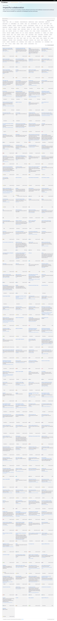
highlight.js (4, 565)
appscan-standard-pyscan (7, 274)
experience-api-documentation (20, 123)
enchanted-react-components (33, 511)
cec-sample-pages (44, 554)
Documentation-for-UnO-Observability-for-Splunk (7, 404)
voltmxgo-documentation (33, 360)
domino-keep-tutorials (6, 220)
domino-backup (44, 209)
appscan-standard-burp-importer (47, 382)
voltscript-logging (44, 533)
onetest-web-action (6, 306)
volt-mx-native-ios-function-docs (8, 242)
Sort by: (46, 45)
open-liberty (30, 522)
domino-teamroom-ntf (45, 414)
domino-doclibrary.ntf (19, 425)
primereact (17, 479)
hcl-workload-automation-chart (46, 112)
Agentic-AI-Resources (45, 597)
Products (20, 2)
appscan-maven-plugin (32, 69)
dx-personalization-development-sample (21, 533)
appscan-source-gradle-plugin (7, 48)
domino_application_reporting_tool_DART (35, 533)
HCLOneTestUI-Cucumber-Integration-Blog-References (46, 92)
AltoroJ (30, 48)
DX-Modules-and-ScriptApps (46, 306)
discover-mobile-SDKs (6, 479)
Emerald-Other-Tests (45, 285)
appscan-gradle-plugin (45, 69)
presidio (17, 285)
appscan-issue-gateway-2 (20, 317)
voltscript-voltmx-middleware (7, 522)
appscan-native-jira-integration (33, 554)
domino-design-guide (32, 339)
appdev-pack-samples (32, 123)
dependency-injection (45, 263)
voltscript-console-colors (32, 446)
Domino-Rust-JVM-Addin (32, 500)
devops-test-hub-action (32, 479)
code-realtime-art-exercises (46, 565)
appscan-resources (19, 102)
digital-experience (18, 274)
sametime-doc (44, 468)
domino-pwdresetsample (19, 414)
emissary (30, 371)
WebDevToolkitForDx (32, 112)
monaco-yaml (31, 242)
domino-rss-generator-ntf (46, 425)
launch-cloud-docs (19, 177)
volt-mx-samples (44, 166)
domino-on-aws (31, 382)
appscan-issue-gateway (6, 69)
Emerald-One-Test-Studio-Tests (33, 285)
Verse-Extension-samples (45, 177)
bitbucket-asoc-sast (19, 242)
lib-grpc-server (5, 511)
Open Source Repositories (14, 2)
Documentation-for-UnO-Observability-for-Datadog (46, 393)
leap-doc (4, 500)
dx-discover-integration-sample (46, 500)
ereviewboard (44, 231)
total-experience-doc (45, 317)
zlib (3, 209)
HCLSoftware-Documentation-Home (34, 436)
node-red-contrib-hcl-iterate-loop (34, 134)
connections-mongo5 (6, 328)
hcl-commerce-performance (33, 231)
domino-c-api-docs (19, 220)
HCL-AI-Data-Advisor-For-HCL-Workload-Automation (33, 275)
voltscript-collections (19, 500)
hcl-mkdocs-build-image (19, 382)
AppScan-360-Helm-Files (45, 543)
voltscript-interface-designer (20, 522)
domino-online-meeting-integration (34, 166)
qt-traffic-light (31, 317)
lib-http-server (31, 80)
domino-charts (5, 382)
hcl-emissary (43, 371)
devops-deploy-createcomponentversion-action (47, 458)
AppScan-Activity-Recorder (46, 242)
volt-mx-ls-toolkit (44, 134)
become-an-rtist (31, 91)
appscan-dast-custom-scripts (20, 565)
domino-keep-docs (19, 209)
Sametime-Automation (45, 188)
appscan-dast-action (6, 371)
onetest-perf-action (19, 306)
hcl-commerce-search (32, 403)
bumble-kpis (17, 134)
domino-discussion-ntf (32, 414)
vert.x (29, 263)
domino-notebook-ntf (6, 436)
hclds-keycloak (18, 436)
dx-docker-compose (19, 166)
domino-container (44, 80)
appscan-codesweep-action (7, 188)
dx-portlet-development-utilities (47, 339)
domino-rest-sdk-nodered (33, 457)
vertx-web (17, 263)
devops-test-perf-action (45, 479)
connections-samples (19, 145)
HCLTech (55, 0)
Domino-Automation (45, 522)
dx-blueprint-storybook (6, 576)
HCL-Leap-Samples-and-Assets (7, 533)
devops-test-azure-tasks (6, 112)
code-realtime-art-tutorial (33, 565)
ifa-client (17, 69)
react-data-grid (31, 188)
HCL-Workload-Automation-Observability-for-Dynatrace (46, 329)
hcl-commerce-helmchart (20, 231)
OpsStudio (4, 608)
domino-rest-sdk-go (19, 468)
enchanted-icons (44, 511)
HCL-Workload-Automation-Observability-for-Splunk (33, 329)
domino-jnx (4, 231)
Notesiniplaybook (5, 285)
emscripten (43, 123)
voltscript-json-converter (45, 446)
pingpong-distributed (19, 91)
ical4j (3, 339)
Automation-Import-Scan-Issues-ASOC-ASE (34, 393)
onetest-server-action (32, 306)
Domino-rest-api (18, 360)
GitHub (23, 619)
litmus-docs (4, 263)
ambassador (5, 134)
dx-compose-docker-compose (20, 554)
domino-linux (44, 274)
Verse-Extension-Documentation (34, 177)
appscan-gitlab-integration (20, 339)
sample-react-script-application (8, 166)
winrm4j (17, 597)
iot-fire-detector (18, 80)
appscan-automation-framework (8, 102)
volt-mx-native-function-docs (46, 220)
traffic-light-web (5, 80)
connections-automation (6, 145)
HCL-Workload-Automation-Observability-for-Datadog (7, 361)
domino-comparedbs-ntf (6, 425)
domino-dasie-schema (6, 446)
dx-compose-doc (31, 543)
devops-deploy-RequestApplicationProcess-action (21, 512)
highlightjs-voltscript (6, 543)
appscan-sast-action (6, 317)
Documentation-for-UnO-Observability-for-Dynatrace (20, 404)
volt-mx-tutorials (5, 177)
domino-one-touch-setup (45, 360)
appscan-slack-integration (33, 576)
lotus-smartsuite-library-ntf (7, 414)
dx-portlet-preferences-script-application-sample (46, 577)
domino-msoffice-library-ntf (33, 425)
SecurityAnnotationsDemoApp (20, 48)
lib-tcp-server (5, 91)
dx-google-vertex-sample (7, 468)
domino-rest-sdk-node (6, 457)
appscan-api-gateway (19, 328)
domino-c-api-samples (32, 220)
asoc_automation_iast (45, 102)
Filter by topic (4, 20)
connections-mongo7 (6, 554)
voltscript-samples (18, 446)
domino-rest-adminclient (32, 468)
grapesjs (17, 188)
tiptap (17, 543)
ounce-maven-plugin (45, 48)
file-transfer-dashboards (32, 145)
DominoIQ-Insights (18, 576)
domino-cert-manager (32, 209)
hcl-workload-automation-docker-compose (8, 124)
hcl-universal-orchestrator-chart (46, 403)
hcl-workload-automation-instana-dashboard (21, 296)
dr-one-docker (18, 112)
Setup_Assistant (31, 597)
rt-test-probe (44, 145)
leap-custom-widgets (19, 457)
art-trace (4, 597)
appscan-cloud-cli (44, 436)
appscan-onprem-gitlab (19, 371)
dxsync (30, 102)
